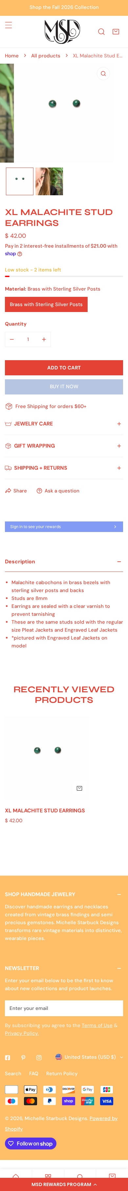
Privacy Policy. (22, 1033)
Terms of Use (97, 1025)
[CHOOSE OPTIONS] (79, 788)
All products (45, 55)
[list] (64, 113)
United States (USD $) (90, 1057)
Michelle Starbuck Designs (56, 1118)
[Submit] (114, 1008)
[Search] (101, 31)
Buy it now (64, 386)
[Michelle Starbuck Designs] (62, 31)
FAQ (33, 1073)
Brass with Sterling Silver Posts (46, 304)
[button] (64, 1184)
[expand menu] (8, 25)
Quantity (16, 324)
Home (12, 55)
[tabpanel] (64, 608)
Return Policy (62, 1073)
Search (13, 1073)
